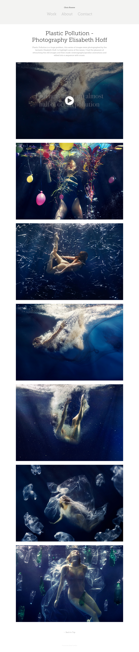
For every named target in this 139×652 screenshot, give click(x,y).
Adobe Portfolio (73, 645)
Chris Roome (69, 7)
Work (51, 14)
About (67, 14)
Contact (85, 14)
